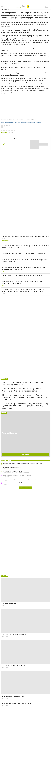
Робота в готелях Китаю (10, 604)
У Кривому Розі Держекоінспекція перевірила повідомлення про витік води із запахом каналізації (25, 246)
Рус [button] (46, 6)
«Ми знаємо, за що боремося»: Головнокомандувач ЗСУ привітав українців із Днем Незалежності (23, 268)
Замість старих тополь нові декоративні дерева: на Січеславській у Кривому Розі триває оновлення (21, 390)
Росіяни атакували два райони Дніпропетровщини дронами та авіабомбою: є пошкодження (23, 282)
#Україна (2, 122)
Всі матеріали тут (25, 454)
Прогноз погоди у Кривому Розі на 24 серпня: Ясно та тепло (22, 275)
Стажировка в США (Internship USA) (14, 665)
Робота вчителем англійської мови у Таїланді (17, 703)
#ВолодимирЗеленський (29, 122)
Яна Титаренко (7, 125)
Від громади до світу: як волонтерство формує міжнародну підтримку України (25, 237)
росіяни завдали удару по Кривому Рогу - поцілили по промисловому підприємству (22, 383)
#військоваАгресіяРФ (9, 122)
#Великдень (38, 122)
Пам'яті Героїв (9, 433)
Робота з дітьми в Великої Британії (14, 635)
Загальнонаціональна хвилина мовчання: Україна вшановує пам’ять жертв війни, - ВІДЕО (25, 260)
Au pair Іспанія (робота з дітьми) (13, 696)
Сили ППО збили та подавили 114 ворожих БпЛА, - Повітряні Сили (24, 253)
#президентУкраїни (19, 122)
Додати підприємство (25, 487)
